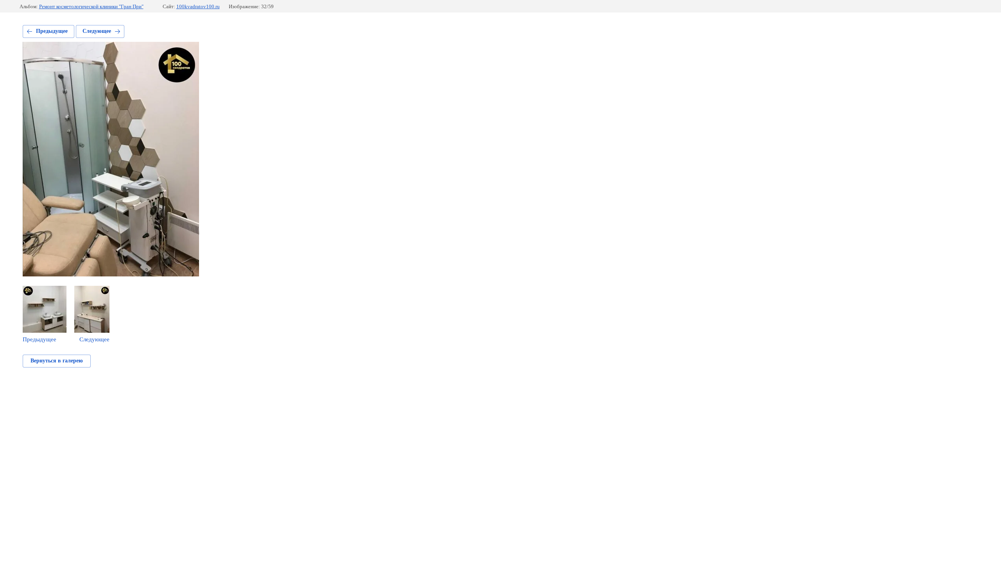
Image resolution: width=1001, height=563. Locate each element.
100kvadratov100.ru (198, 6)
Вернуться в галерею (56, 361)
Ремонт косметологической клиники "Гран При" (91, 6)
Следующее (97, 31)
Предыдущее (52, 31)
